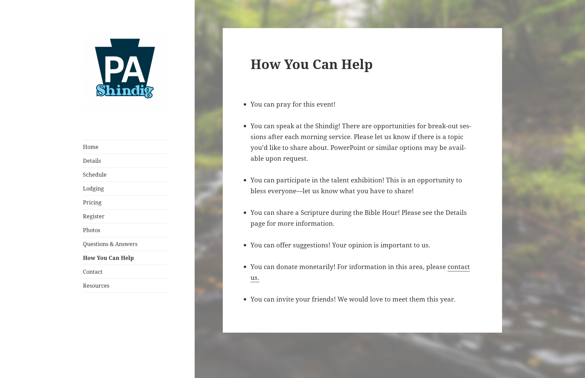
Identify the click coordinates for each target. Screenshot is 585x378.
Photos (91, 230)
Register (94, 216)
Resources (96, 285)
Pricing (92, 202)
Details (92, 160)
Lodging (93, 188)
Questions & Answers (110, 244)
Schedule (95, 174)
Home (91, 147)
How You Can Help (108, 258)
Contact (93, 271)
